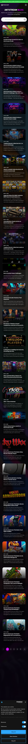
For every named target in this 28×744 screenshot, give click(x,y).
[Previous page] (3, 649)
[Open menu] (26, 5)
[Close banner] (25, 702)
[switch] (24, 726)
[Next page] (24, 649)
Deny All (13, 740)
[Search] (24, 19)
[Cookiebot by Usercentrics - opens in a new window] (16, 702)
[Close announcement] (26, 1)
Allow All (13, 731)
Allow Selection (13, 736)
